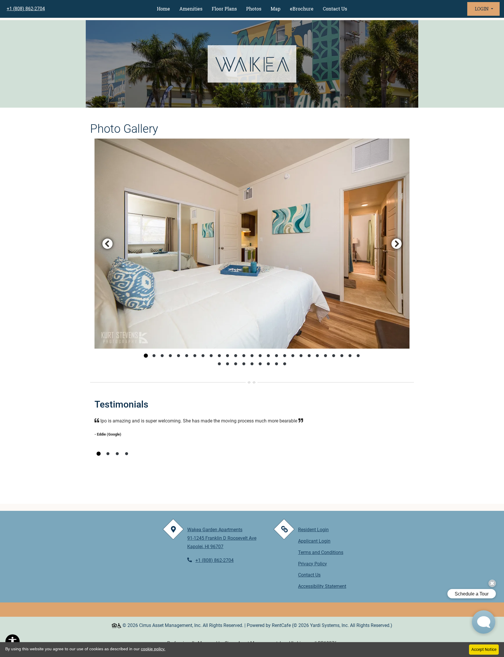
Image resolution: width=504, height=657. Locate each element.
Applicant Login (314, 541)
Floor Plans (224, 9)
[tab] (146, 356)
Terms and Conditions (320, 552)
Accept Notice (483, 649)
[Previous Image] (107, 243)
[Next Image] (396, 243)
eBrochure (302, 9)
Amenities (190, 9)
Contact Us (335, 9)
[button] (483, 9)
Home (163, 9)
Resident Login (313, 529)
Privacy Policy (312, 564)
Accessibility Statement (322, 586)
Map (276, 9)
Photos (253, 9)
